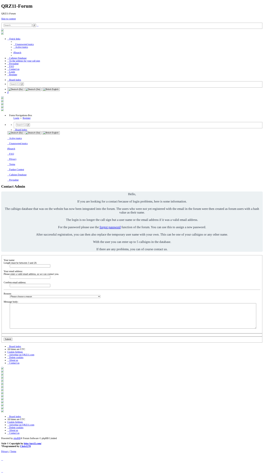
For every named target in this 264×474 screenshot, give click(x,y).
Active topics (15, 138)
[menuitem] (23, 44)
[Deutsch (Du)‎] (15, 89)
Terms (12, 164)
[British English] (51, 89)
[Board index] (2, 30)
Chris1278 (25, 446)
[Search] (22, 84)
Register (27, 118)
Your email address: (13, 271)
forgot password (110, 227)
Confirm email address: (15, 282)
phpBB (16, 438)
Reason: (7, 293)
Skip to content (8, 18)
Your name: (9, 260)
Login (16, 118)
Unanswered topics (18, 143)
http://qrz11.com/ (32, 443)
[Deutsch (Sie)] (32, 89)
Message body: (11, 301)
